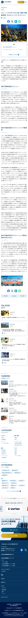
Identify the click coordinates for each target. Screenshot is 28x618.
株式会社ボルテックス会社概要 (13, 608)
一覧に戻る (14, 296)
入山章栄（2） (21, 480)
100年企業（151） (5, 470)
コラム (6, 497)
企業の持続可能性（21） (7, 472)
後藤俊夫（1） (13, 485)
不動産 (4, 18)
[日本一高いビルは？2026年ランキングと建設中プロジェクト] (14, 383)
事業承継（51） (17, 472)
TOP (2, 497)
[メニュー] (26, 2)
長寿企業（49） (15, 470)
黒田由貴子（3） (5, 485)
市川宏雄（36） (13, 480)
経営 (15, 391)
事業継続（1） (4, 475)
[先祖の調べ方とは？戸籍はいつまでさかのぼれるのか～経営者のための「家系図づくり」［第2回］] (14, 420)
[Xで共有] (12, 21)
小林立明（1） (21, 485)
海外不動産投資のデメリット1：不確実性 (13, 49)
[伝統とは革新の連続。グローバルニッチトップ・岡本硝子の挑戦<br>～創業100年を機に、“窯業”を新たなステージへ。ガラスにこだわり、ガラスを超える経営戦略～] (14, 393)
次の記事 (22, 296)
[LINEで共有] (19, 21)
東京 (5, 333)
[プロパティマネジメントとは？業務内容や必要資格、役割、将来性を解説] (14, 358)
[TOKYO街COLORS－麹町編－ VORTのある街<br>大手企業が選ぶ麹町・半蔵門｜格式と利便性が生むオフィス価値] (14, 329)
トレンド (10, 383)
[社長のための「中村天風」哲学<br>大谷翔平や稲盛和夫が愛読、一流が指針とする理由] (14, 402)
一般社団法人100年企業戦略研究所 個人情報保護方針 (14, 605)
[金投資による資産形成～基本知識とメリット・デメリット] (14, 316)
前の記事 (6, 296)
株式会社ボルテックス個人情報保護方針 (13, 610)
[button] (13, 514)
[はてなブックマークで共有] (16, 21)
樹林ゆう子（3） (5, 483)
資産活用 (5, 348)
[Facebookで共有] (8, 21)
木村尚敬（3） (13, 483)
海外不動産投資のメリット (9, 47)
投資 (3, 9)
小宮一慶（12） (5, 487)
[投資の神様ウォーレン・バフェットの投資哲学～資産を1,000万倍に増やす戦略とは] (14, 343)
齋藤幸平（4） (4, 480)
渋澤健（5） (13, 487)
